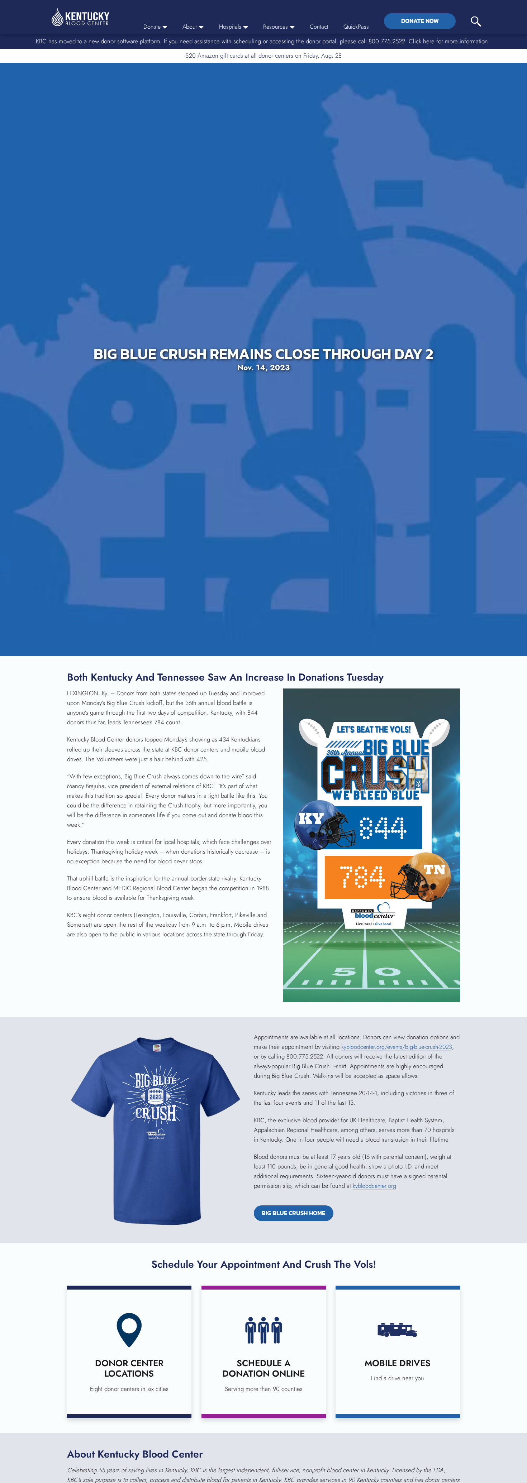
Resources (274, 26)
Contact (318, 26)
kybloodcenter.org (375, 1186)
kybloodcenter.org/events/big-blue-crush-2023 (399, 1047)
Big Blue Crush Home (300, 1214)
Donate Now (420, 20)
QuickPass (356, 26)
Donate (148, 26)
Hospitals (228, 26)
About (186, 26)
